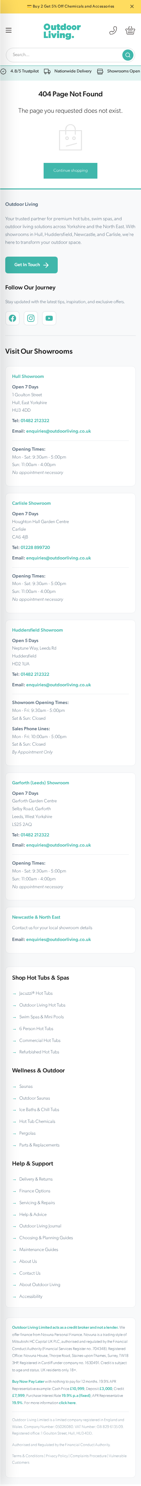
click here (67, 1403)
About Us (28, 1261)
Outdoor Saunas (34, 1098)
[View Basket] (130, 30)
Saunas (25, 1086)
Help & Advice (33, 1214)
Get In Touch (27, 265)
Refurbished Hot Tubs (39, 1052)
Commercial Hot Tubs (39, 1040)
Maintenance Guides (38, 1249)
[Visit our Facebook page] (12, 318)
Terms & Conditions (28, 1456)
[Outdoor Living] (62, 31)
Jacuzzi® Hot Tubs (35, 993)
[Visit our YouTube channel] (49, 318)
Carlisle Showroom (31, 503)
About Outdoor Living (39, 1284)
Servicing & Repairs (37, 1203)
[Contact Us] (113, 30)
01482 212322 (35, 421)
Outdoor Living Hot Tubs (42, 1005)
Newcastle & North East (36, 917)
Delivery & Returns (35, 1179)
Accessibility (30, 1296)
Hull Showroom (28, 376)
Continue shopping (70, 170)
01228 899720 (35, 547)
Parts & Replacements (39, 1145)
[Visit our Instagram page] (31, 318)
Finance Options (34, 1191)
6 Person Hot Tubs (36, 1029)
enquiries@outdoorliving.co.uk (58, 431)
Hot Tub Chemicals (37, 1121)
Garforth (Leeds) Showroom (40, 783)
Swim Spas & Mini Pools (41, 1017)
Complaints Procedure (88, 1456)
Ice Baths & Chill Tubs (39, 1109)
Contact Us (29, 1273)
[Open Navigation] (9, 30)
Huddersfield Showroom (37, 630)
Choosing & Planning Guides (46, 1238)
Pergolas (27, 1133)
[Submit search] (127, 55)
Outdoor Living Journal (40, 1226)
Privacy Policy (57, 1456)
